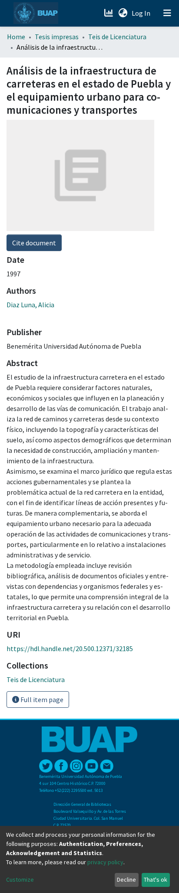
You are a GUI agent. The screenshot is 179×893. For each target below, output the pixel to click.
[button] (123, 13)
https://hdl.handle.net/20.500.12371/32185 (70, 648)
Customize (20, 879)
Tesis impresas (57, 36)
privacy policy (105, 862)
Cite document (34, 242)
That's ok (155, 879)
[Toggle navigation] (167, 13)
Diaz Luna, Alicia (30, 304)
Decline (126, 879)
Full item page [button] (41, 699)
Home (16, 36)
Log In (142, 13)
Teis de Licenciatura (117, 36)
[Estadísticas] (109, 13)
